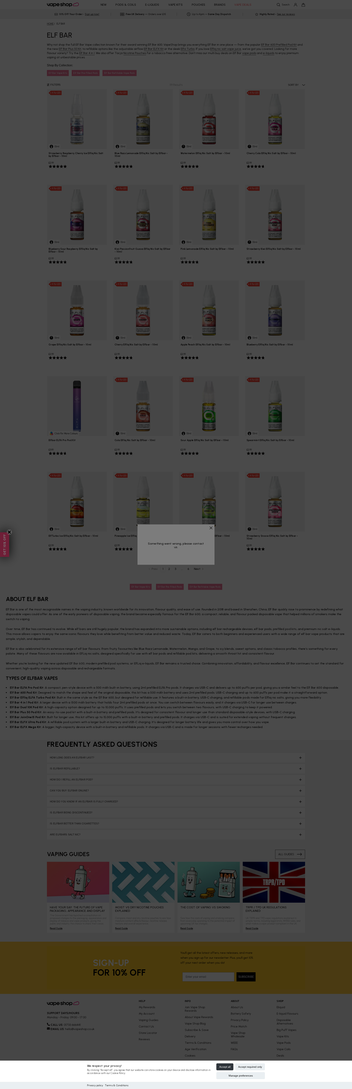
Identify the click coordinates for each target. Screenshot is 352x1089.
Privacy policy (95, 1085)
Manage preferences (241, 1075)
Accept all (224, 1066)
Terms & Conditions (116, 1085)
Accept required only (250, 1066)
